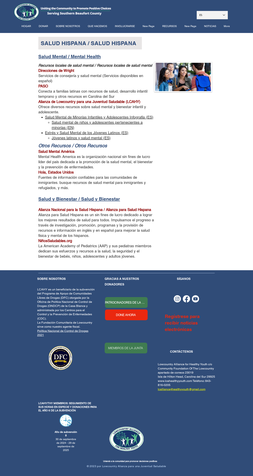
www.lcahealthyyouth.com (175, 381)
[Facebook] (186, 298)
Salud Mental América (56, 151)
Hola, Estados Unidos (56, 172)
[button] (69, 26)
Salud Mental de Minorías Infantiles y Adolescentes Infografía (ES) (99, 117)
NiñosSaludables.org (55, 241)
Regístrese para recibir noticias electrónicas (182, 323)
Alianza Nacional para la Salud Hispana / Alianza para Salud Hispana (94, 209)
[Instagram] (177, 298)
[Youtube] (195, 298)
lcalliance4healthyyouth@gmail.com (181, 389)
